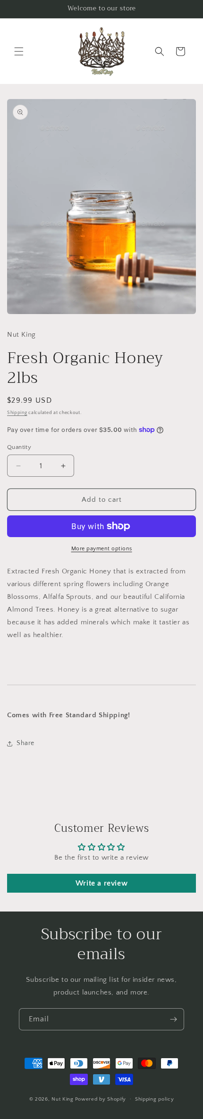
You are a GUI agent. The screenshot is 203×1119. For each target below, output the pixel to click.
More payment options (101, 549)
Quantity (19, 447)
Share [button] (25, 743)
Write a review (101, 883)
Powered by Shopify (101, 1099)
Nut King (62, 1099)
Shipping (17, 412)
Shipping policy (154, 1099)
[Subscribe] (173, 1019)
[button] (18, 51)
